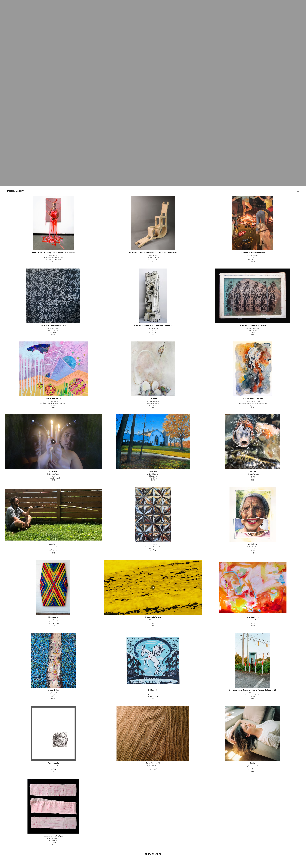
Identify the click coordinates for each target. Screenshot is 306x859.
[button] (298, 191)
